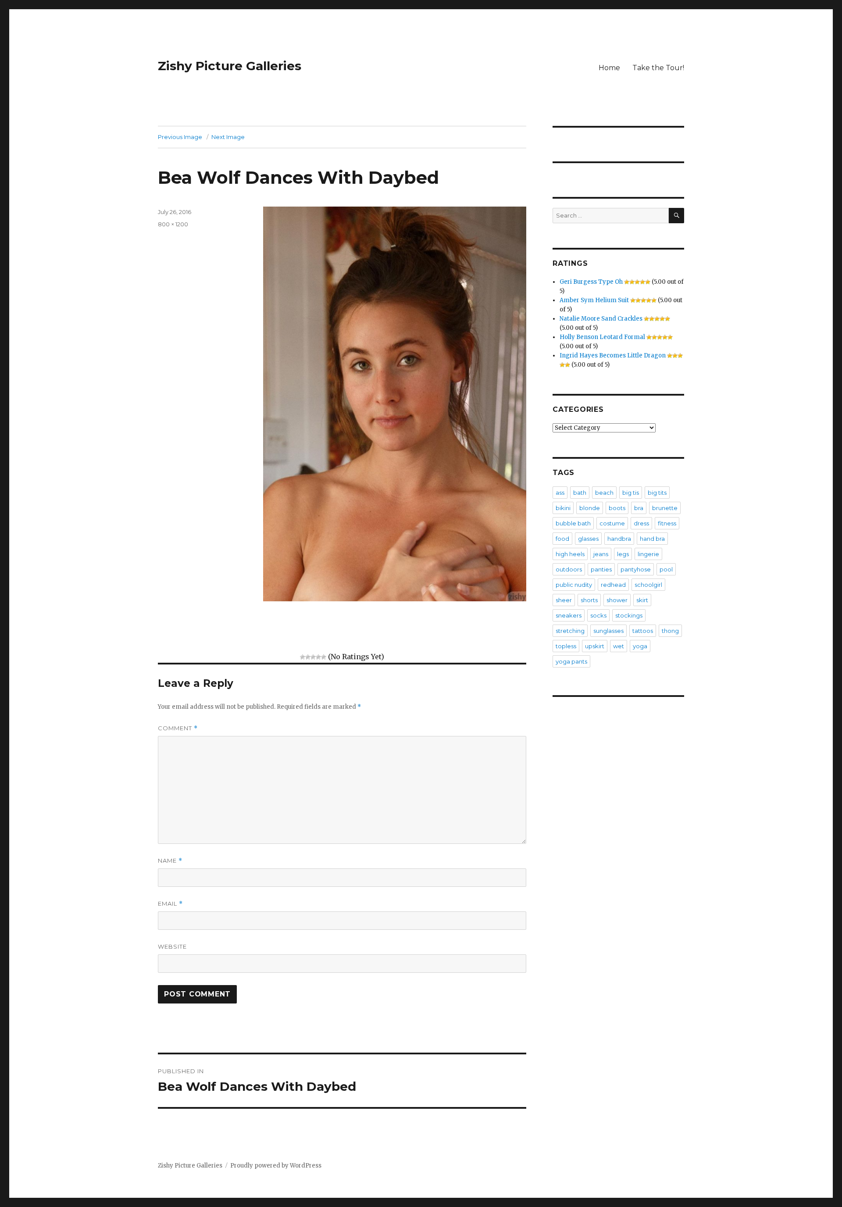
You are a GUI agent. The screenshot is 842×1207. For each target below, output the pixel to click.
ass (560, 492)
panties (601, 569)
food (562, 538)
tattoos (642, 630)
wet (618, 646)
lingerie (648, 553)
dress (641, 523)
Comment (178, 728)
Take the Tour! (658, 68)
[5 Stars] (323, 657)
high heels (570, 553)
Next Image (228, 136)
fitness (667, 523)
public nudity (574, 584)
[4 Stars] (318, 657)
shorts (589, 600)
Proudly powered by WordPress (275, 1165)
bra (638, 507)
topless (566, 646)
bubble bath (573, 523)
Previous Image (180, 136)
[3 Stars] (313, 657)
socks (598, 615)
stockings (628, 615)
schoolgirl (648, 584)
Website (172, 946)
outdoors (569, 569)
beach (604, 492)
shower (617, 600)
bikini (563, 507)
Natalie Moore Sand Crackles (601, 318)
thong (670, 630)
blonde (589, 507)
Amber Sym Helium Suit (594, 300)
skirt (642, 600)
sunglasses (608, 630)
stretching (570, 630)
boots (617, 507)
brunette (665, 507)
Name (170, 860)
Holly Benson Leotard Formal (602, 337)
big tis (630, 492)
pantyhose (636, 569)
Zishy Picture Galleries (229, 65)
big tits (657, 492)
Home (609, 68)
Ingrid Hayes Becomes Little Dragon (613, 355)
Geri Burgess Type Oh (591, 282)
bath (579, 492)
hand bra (652, 538)
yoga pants (571, 661)
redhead (613, 584)
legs (623, 553)
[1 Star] (302, 657)
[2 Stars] (307, 657)
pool (666, 569)
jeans (600, 553)
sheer (564, 600)
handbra (619, 538)
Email (170, 903)
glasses (588, 538)
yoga (640, 646)
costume (612, 523)
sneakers (569, 615)
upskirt (594, 646)
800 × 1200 (173, 224)
